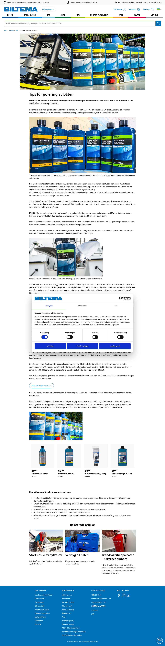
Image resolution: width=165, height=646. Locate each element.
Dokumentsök (40, 617)
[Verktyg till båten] (82, 541)
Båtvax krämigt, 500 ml (122, 473)
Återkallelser (66, 613)
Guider (11, 30)
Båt (48, 15)
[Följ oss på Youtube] (128, 596)
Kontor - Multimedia (99, 15)
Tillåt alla (115, 346)
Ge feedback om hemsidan (72, 635)
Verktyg (154, 15)
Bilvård (137, 15)
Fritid (62, 15)
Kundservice (68, 590)
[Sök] (158, 23)
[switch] (70, 337)
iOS (92, 614)
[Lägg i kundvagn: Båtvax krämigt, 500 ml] (120, 481)
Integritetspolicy (68, 620)
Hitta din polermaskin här (41, 386)
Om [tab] (116, 306)
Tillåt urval (82, 346)
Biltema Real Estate (42, 609)
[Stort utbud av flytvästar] (46, 541)
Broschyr (38, 624)
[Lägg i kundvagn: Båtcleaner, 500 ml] (66, 481)
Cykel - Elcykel (30, 15)
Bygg (121, 15)
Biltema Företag (68, 609)
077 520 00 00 (96, 595)
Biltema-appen (98, 606)
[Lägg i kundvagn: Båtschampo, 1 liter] (40, 481)
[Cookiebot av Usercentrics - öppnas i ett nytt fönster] (121, 298)
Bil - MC (10, 15)
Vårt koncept (39, 598)
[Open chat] (159, 640)
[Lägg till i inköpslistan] (34, 481)
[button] (159, 9)
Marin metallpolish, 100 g (95, 473)
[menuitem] (10, 15)
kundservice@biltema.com (101, 598)
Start (5, 30)
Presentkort (66, 598)
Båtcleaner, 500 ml (66, 473)
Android (94, 610)
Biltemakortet (67, 606)
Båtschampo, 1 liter (40, 473)
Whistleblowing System (70, 628)
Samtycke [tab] (49, 306)
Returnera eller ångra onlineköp (74, 631)
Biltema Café (39, 606)
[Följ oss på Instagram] (123, 596)
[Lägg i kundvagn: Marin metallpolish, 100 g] (93, 481)
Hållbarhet (39, 620)
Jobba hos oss (67, 595)
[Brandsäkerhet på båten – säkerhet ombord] (119, 541)
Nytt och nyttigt (68, 602)
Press (64, 617)
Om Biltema (40, 590)
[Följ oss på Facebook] (119, 596)
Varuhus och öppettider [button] (43, 595)
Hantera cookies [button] (68, 624)
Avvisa (50, 346)
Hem (78, 15)
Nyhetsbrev (39, 602)
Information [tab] (82, 306)
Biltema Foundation (42, 613)
